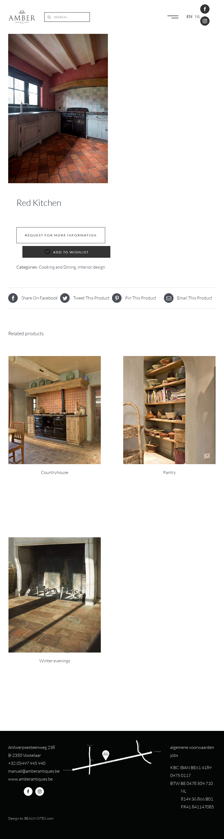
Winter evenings (54, 660)
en (189, 16)
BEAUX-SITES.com (38, 818)
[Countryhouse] (54, 410)
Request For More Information (61, 235)
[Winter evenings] (54, 595)
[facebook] (205, 9)
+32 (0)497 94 (21, 763)
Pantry (169, 472)
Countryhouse (54, 472)
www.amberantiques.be (30, 779)
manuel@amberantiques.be (34, 771)
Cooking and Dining (57, 267)
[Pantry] (169, 410)
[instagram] (205, 21)
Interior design (91, 267)
